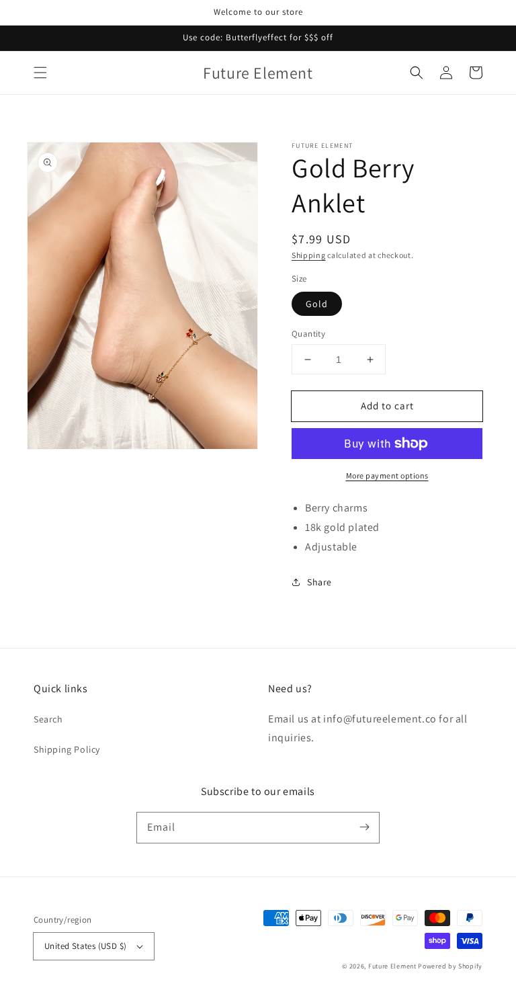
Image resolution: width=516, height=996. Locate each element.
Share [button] (319, 582)
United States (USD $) (85, 946)
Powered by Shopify (450, 966)
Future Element (392, 966)
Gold (317, 304)
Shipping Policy (67, 749)
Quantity (308, 333)
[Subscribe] (364, 827)
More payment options (387, 475)
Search (48, 719)
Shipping (309, 255)
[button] (40, 72)
